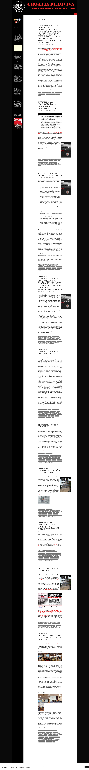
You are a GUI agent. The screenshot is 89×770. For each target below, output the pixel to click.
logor (57, 266)
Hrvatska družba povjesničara (55, 159)
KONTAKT (71, 14)
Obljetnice (47, 468)
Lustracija (51, 522)
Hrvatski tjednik (41, 456)
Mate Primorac (54, 511)
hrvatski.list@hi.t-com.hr (44, 450)
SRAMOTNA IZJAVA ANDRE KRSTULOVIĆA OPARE (48, 352)
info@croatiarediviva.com (42, 494)
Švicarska (56, 461)
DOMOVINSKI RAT (59, 14)
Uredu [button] (86, 766)
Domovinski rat (52, 550)
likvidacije (53, 266)
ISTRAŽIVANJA (37, 14)
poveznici (55, 544)
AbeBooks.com (43, 579)
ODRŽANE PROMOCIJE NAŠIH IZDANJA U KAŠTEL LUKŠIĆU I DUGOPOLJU (50, 637)
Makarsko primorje (56, 457)
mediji (45, 413)
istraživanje (52, 92)
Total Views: (15, 27)
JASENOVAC (52, 14)
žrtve (40, 270)
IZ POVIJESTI (66, 14)
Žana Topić (55, 740)
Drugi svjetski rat (41, 101)
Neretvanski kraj (55, 413)
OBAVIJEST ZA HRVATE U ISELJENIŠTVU (48, 569)
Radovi (50, 162)
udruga (54, 164)
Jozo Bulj (56, 92)
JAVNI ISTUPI (31, 14)
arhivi (40, 92)
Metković (48, 413)
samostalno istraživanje (54, 163)
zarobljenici (59, 164)
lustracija (54, 554)
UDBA (39, 95)
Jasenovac (47, 522)
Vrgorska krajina (42, 343)
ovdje (29, 767)
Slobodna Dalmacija (52, 515)
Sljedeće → (55, 746)
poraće (40, 414)
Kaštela (51, 734)
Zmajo (47, 44)
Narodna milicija (46, 458)
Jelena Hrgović (47, 266)
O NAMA (26, 14)
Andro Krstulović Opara (43, 264)
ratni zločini (46, 163)
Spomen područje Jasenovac (43, 164)
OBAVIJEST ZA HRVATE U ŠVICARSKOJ (48, 426)
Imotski (58, 337)
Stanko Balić (51, 739)
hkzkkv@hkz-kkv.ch (48, 443)
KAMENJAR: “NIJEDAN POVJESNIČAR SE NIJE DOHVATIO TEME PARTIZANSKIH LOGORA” (48, 106)
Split (57, 626)
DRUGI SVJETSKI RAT (45, 14)
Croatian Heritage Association (44, 622)
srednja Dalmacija (42, 627)
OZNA (60, 92)
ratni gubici (41, 163)
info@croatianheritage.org (44, 615)
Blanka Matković (45, 92)
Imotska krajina (53, 337)
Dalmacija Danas (58, 313)
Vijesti (46, 101)
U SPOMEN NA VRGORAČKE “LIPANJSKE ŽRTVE (49, 471)
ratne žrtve (55, 162)
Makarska (40, 413)
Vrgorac (57, 342)
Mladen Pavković (42, 162)
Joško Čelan (46, 734)
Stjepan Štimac (51, 461)
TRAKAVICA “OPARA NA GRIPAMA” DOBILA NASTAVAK (50, 174)
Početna (16, 14)
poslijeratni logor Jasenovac (48, 556)
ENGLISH (21, 14)
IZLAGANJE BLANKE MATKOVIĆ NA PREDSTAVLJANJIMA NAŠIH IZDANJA (49, 527)
